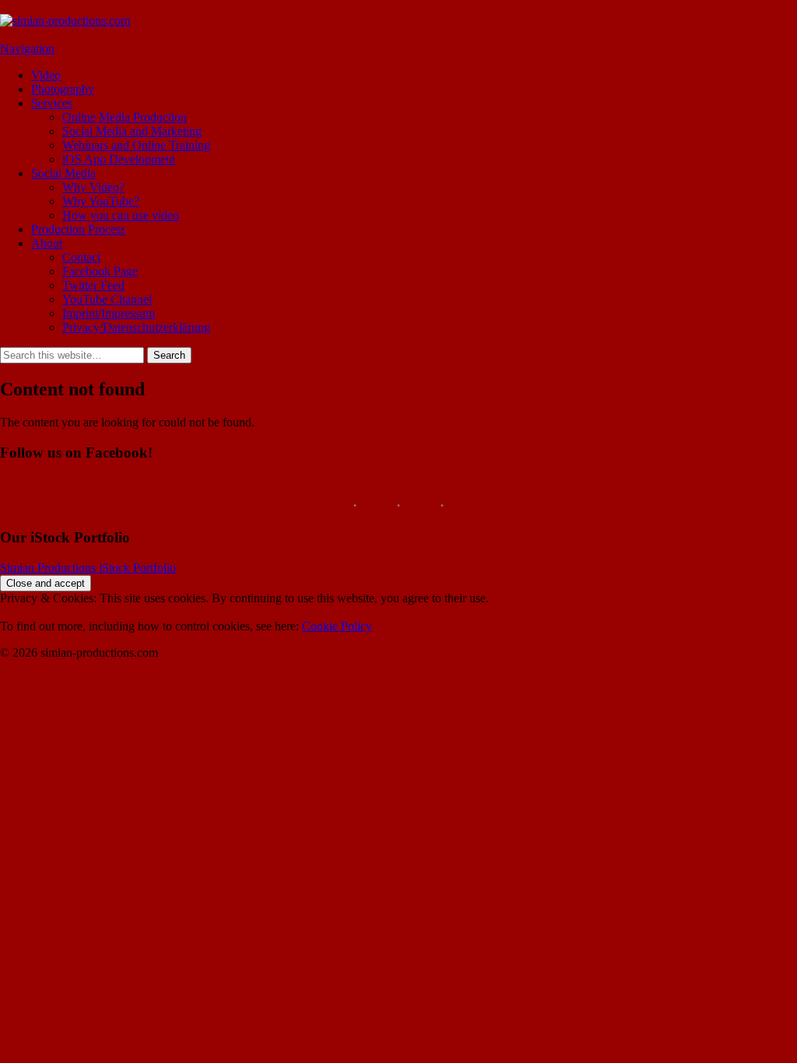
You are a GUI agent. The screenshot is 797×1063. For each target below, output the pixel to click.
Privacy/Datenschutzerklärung (136, 327)
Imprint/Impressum (108, 313)
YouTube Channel (107, 299)
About (46, 243)
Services (51, 103)
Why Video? (93, 187)
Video (46, 75)
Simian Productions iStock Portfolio (88, 567)
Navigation (27, 48)
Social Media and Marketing (132, 131)
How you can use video (120, 215)
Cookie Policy (337, 626)
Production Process (78, 229)
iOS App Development (118, 159)
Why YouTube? (100, 201)
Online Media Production (124, 117)
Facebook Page (100, 271)
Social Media (63, 173)
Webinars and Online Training (136, 145)
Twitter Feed (93, 285)
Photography (62, 89)
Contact (81, 257)
